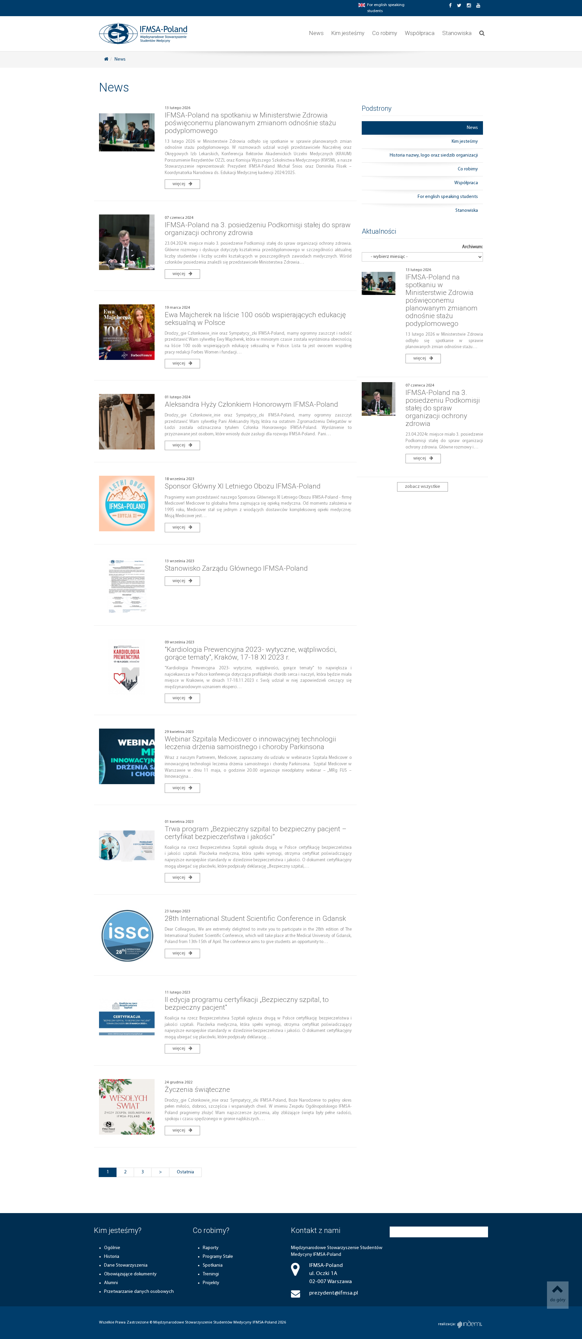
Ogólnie (112, 1247)
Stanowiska (457, 33)
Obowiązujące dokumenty (130, 1274)
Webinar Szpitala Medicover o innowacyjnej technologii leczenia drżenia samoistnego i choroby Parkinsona (250, 743)
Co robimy (384, 33)
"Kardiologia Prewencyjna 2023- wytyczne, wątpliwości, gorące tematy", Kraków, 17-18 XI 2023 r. (250, 653)
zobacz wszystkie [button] (422, 486)
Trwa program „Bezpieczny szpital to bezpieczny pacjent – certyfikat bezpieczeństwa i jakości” (256, 833)
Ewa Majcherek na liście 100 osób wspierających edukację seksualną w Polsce (255, 319)
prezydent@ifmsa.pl (333, 1293)
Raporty (211, 1247)
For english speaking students (448, 196)
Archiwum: (472, 246)
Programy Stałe (218, 1256)
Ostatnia (185, 1172)
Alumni (111, 1282)
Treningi (211, 1274)
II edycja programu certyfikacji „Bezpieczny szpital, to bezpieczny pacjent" (247, 1003)
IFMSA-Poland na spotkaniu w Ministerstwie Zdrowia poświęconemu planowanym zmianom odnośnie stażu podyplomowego (250, 123)
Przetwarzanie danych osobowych (139, 1291)
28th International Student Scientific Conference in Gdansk (255, 918)
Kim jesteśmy (347, 33)
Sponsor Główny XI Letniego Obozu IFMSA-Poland (243, 486)
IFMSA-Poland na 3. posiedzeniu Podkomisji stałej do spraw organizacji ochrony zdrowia (258, 229)
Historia (111, 1256)
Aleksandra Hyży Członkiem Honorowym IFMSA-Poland (251, 404)
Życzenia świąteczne (197, 1089)
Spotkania (213, 1265)
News (316, 33)
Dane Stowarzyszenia (126, 1265)
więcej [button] (179, 184)
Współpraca (419, 33)
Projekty (211, 1282)
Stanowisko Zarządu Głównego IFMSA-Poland (236, 568)
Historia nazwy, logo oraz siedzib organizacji (434, 155)
